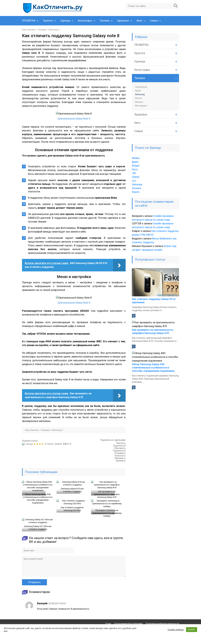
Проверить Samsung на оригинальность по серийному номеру (107, 513)
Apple (138, 90)
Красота (48, 20)
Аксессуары (85, 20)
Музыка (139, 102)
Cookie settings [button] (176, 629)
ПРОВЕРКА (28, 20)
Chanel (135, 176)
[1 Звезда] (28, 444)
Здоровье (123, 20)
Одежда (65, 20)
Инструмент (141, 105)
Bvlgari (135, 165)
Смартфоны (141, 87)
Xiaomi (138, 98)
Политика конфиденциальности (162, 623)
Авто (139, 20)
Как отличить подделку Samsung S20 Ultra (72, 508)
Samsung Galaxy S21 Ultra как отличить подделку (38, 527)
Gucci (135, 169)
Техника (104, 20)
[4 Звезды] (40, 444)
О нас (108, 623)
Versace (136, 188)
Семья (154, 20)
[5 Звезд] (43, 444)
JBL (134, 173)
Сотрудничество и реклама (128, 623)
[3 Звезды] (37, 444)
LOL (134, 180)
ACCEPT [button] (191, 629)
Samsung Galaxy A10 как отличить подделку (72, 490)
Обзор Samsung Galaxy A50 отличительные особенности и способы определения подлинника (37, 498)
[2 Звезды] (35, 444)
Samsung (140, 94)
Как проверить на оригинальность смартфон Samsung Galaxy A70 (107, 494)
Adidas (136, 158)
